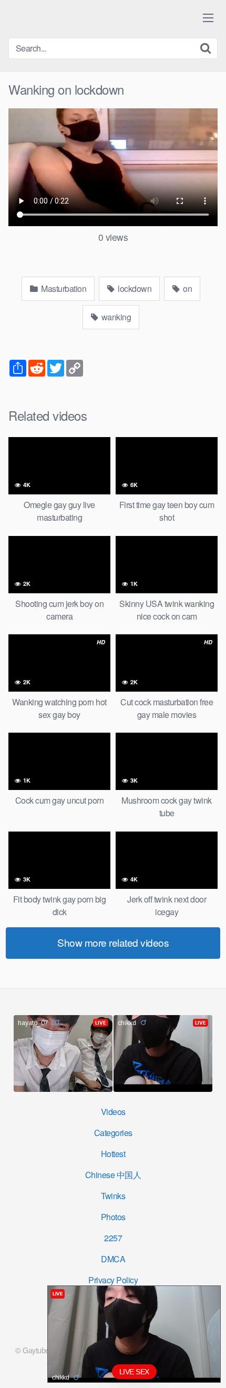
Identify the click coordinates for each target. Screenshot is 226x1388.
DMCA (113, 1259)
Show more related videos (113, 942)
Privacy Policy (113, 1280)
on (186, 288)
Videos (113, 1112)
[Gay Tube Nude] (71, 18)
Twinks (113, 1196)
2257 (113, 1238)
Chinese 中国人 (113, 1175)
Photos (113, 1217)
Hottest (113, 1154)
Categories (113, 1133)
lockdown (134, 288)
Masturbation (63, 288)
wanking (115, 317)
